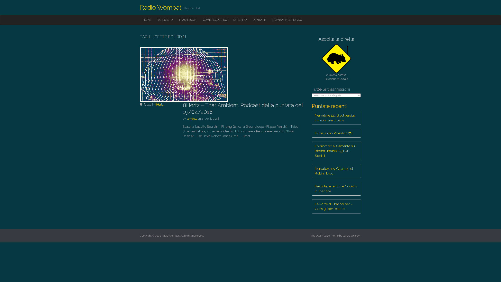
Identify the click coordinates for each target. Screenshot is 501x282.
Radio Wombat (161, 7)
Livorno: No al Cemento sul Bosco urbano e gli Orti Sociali (335, 151)
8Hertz (159, 104)
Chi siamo (240, 19)
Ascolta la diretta (336, 39)
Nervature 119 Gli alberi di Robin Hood (334, 171)
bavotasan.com (351, 235)
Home (147, 19)
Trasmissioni (188, 19)
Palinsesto (165, 19)
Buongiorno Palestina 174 (333, 133)
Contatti (259, 19)
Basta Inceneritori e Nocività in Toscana (336, 188)
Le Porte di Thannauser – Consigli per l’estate (334, 206)
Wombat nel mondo (287, 19)
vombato (192, 118)
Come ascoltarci (215, 19)
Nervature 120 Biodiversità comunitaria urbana (335, 117)
